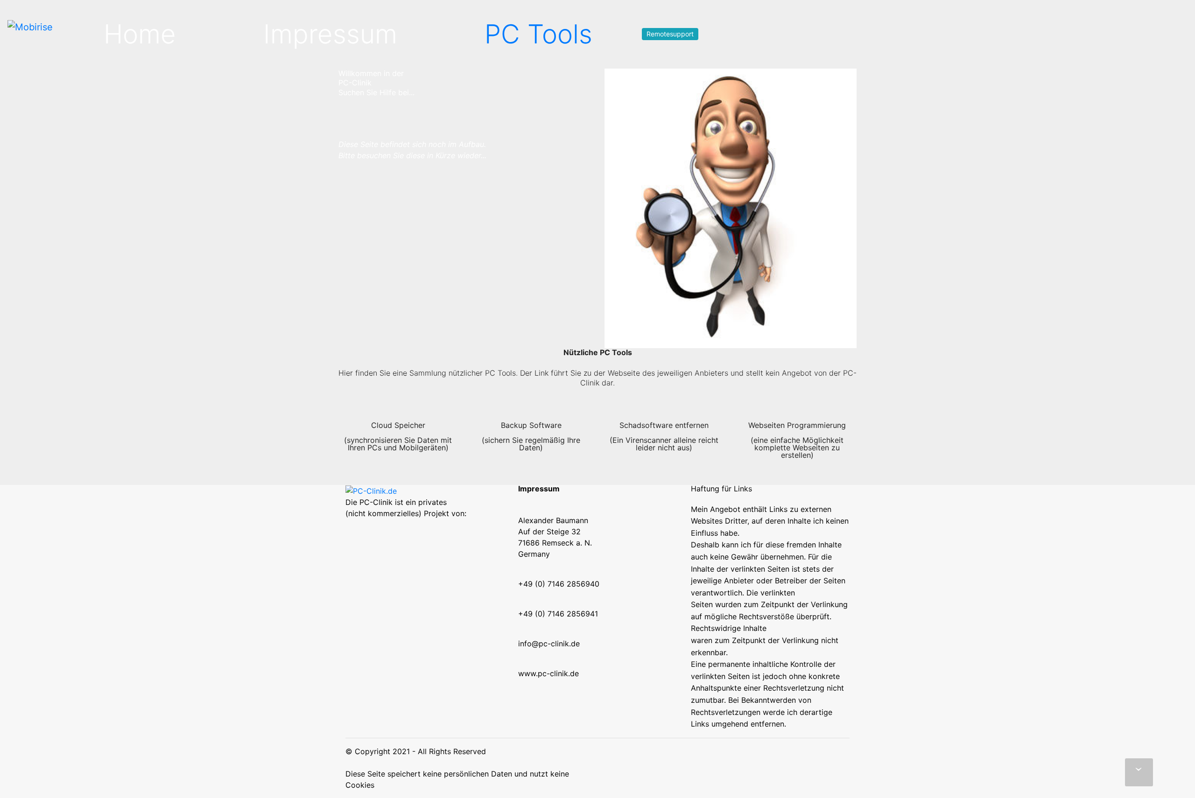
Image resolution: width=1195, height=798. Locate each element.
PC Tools (538, 34)
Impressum (330, 34)
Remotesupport (670, 34)
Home (140, 34)
